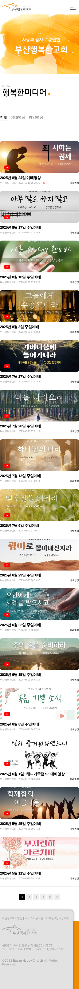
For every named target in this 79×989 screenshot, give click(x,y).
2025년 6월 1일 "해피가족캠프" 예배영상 (32, 774)
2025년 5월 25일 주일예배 (20, 823)
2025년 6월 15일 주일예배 (20, 674)
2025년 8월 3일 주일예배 (19, 327)
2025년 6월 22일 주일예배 (20, 625)
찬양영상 (35, 117)
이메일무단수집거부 (57, 918)
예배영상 (18, 117)
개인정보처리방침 (12, 918)
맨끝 (57, 897)
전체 (3, 117)
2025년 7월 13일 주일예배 (20, 476)
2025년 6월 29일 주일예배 (20, 575)
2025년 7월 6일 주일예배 (19, 525)
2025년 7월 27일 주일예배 (20, 376)
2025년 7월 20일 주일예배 (20, 426)
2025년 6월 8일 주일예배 (19, 724)
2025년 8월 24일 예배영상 (20, 178)
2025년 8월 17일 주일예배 (20, 227)
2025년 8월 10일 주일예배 (20, 277)
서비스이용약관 (34, 918)
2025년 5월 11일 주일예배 (20, 873)
